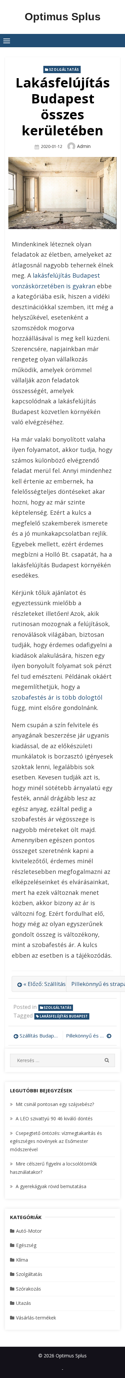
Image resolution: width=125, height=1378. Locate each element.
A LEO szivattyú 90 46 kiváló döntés (54, 1118)
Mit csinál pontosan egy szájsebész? (55, 1104)
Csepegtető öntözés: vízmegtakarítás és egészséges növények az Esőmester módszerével (56, 1141)
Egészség (26, 1245)
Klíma (22, 1260)
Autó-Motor (29, 1231)
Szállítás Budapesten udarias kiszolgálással (39, 1035)
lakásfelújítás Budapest (64, 1016)
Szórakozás (28, 1289)
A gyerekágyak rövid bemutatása (51, 1186)
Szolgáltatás (64, 69)
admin (84, 146)
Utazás (23, 1303)
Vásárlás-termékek (36, 1317)
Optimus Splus (63, 17)
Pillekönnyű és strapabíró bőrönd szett (89, 1035)
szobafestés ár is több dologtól (57, 697)
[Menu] (6, 40)
